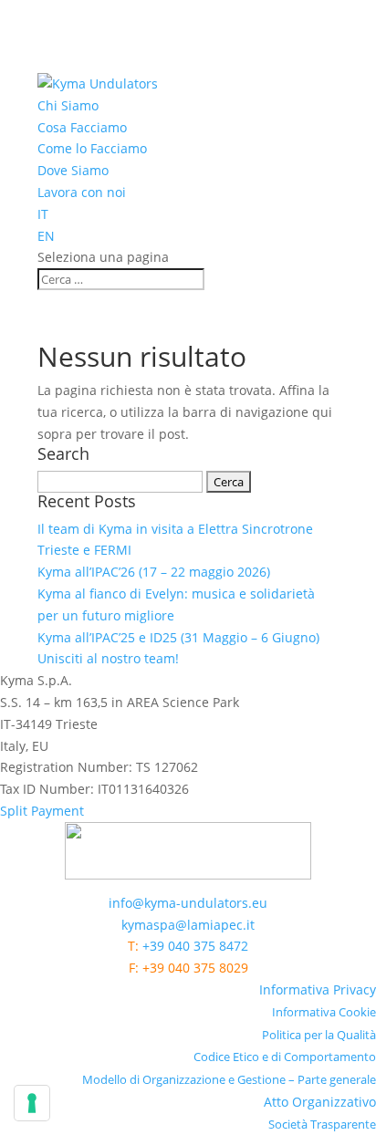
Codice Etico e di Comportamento (284, 1056)
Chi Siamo (68, 105)
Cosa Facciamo (82, 127)
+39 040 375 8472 (195, 945)
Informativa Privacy (317, 989)
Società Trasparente (322, 1124)
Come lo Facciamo (92, 148)
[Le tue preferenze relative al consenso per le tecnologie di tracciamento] (32, 1103)
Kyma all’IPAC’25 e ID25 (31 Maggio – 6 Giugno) (178, 637)
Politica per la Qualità (319, 1034)
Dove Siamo (73, 170)
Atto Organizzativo (320, 1101)
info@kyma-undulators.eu (188, 902)
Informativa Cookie (324, 1012)
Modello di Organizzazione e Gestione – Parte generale (229, 1079)
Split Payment (42, 810)
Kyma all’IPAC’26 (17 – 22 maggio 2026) (153, 571)
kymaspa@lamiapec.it (188, 924)
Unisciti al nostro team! (108, 658)
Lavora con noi (81, 192)
